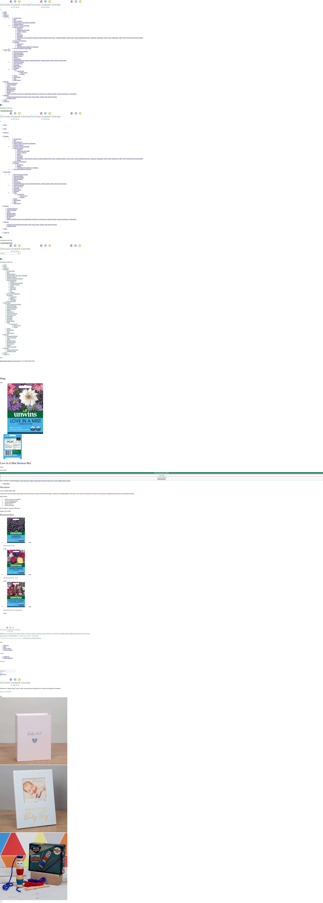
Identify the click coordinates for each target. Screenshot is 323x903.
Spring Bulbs (16, 77)
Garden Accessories (18, 62)
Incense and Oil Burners (19, 41)
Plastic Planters (17, 66)
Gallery (5, 100)
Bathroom (19, 28)
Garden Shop (6, 50)
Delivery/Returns (7, 658)
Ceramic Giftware (21, 31)
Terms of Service (7, 650)
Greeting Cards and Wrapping (21, 25)
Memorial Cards (11, 87)
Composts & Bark (18, 53)
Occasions (16, 42)
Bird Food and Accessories (20, 51)
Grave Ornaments (11, 84)
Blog (4, 647)
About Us (6, 15)
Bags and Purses (17, 21)
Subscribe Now (161, 479)
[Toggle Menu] (0, 9)
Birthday (19, 45)
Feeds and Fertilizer (18, 54)
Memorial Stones (11, 89)
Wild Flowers (17, 80)
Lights (8, 86)
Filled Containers (18, 56)
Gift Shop (6, 16)
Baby (14, 19)
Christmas (6, 95)
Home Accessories (18, 27)
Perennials (16, 68)
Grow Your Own (17, 63)
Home (5, 13)
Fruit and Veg (17, 59)
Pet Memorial (10, 91)
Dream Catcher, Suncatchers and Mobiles (24, 22)
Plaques (19, 39)
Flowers (22, 74)
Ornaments (20, 36)
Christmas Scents (11, 98)
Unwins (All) (20, 71)
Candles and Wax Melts (23, 30)
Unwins (68, 480)
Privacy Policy (7, 648)
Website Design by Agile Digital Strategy (32, 638)
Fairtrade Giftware (18, 24)
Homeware (20, 34)
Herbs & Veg (23, 72)
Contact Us (6, 101)
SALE (5, 12)
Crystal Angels (17, 18)
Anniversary (20, 44)
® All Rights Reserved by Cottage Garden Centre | (11, 638)
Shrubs (15, 75)
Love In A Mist (57, 480)
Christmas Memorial (12, 83)
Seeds (15, 69)
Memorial (5, 81)
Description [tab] (6, 483)
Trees (14, 78)
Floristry (15, 57)
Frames (19, 33)
